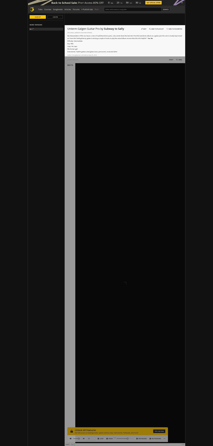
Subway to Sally (114, 28)
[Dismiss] (182, 2)
